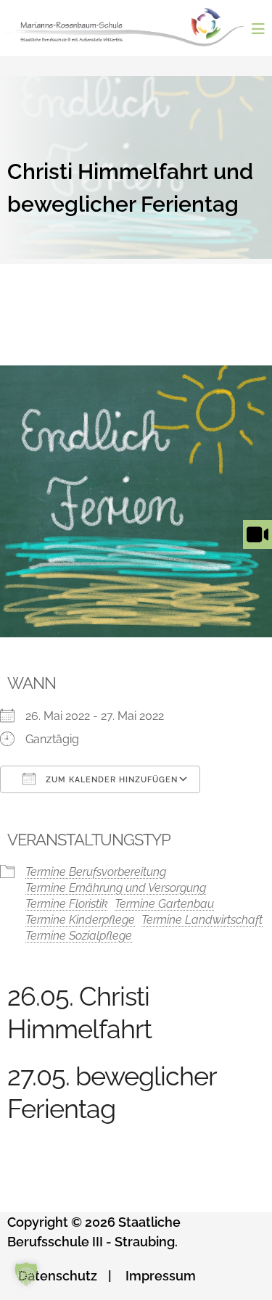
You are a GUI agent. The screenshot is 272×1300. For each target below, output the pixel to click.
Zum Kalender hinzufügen (110, 779)
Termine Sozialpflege (78, 936)
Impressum (160, 1275)
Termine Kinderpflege (80, 920)
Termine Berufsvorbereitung (95, 872)
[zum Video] (257, 548)
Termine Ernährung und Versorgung (115, 888)
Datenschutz (57, 1275)
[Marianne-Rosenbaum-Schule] (129, 27)
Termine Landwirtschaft (202, 920)
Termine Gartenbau (164, 904)
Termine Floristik (66, 904)
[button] (26, 1274)
